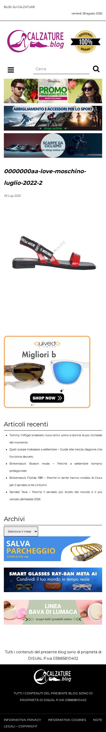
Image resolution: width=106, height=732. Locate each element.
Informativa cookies (67, 720)
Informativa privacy (22, 720)
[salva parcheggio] (53, 557)
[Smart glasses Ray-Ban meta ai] (53, 588)
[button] (96, 68)
